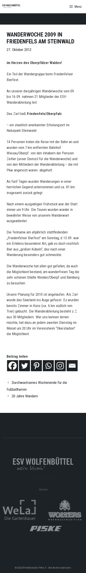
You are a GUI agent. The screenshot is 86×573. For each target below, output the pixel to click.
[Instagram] (60, 365)
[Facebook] (12, 365)
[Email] (72, 365)
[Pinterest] (36, 365)
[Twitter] (24, 365)
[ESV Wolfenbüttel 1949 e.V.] (11, 6)
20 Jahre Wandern (25, 396)
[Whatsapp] (48, 365)
